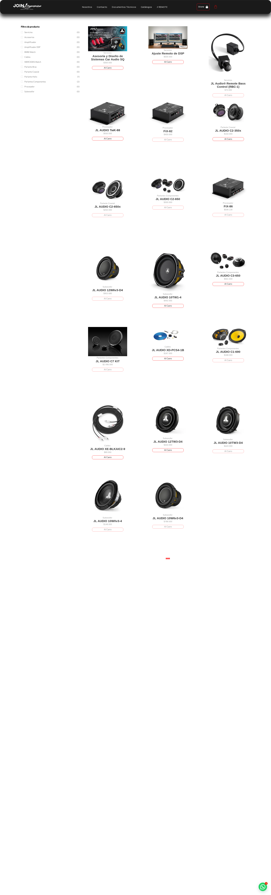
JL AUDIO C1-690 (228, 351)
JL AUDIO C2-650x (108, 206)
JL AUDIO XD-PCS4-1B (168, 350)
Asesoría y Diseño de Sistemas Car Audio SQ (107, 57)
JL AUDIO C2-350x (228, 130)
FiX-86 (228, 206)
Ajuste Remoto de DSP (168, 53)
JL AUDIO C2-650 (168, 199)
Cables (168, 347)
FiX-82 (167, 131)
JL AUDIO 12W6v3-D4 (107, 290)
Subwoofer (107, 287)
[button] (263, 887)
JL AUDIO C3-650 (228, 275)
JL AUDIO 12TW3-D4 (168, 441)
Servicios (107, 53)
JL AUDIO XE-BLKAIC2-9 (107, 449)
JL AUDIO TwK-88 (107, 130)
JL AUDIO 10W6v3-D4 (168, 518)
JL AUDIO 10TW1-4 (167, 297)
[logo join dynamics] (27, 6)
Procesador (107, 127)
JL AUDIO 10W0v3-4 (107, 521)
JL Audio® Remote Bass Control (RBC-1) (228, 85)
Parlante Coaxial (228, 127)
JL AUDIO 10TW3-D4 (228, 442)
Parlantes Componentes (168, 196)
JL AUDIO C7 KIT (108, 361)
